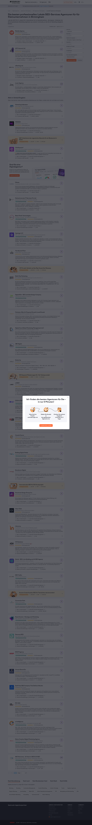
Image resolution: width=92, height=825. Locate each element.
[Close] (67, 397)
